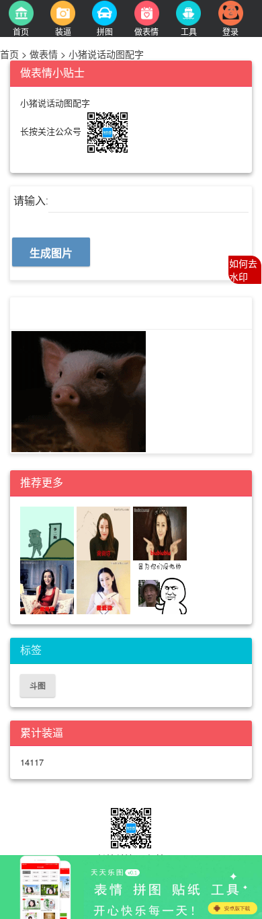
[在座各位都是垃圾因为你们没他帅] (160, 585)
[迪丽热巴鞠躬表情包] (103, 531)
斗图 (38, 685)
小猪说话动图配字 (105, 54)
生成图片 (51, 252)
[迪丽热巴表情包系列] (47, 585)
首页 (10, 54)
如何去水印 (243, 269)
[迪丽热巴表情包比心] (160, 531)
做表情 (43, 54)
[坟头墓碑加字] (47, 531)
